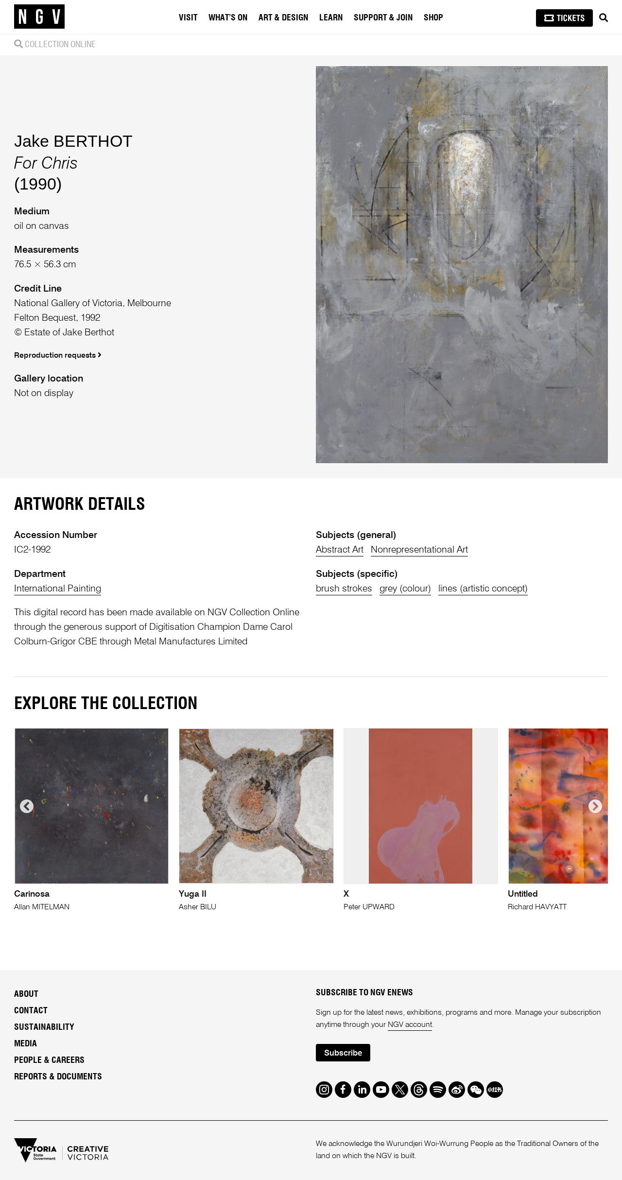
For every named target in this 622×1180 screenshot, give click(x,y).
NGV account (410, 1025)
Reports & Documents (58, 1077)
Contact (31, 1010)
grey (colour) (405, 588)
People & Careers (49, 1060)
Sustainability (44, 1027)
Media (25, 1044)
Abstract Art (339, 550)
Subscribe (343, 1053)
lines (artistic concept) (483, 588)
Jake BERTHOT (73, 141)
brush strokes (344, 588)
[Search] (603, 18)
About (26, 994)
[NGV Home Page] (39, 17)
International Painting (57, 588)
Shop (433, 18)
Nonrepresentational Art (419, 550)
